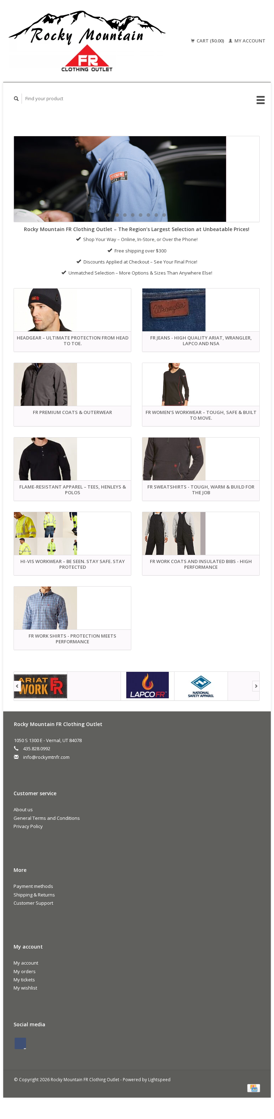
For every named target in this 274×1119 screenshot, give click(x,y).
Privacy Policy (28, 826)
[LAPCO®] (94, 686)
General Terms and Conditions (47, 818)
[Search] (16, 98)
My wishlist (25, 988)
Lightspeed (159, 1079)
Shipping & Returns (34, 894)
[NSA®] (147, 686)
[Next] (256, 686)
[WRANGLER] (136, 179)
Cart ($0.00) (210, 40)
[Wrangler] (201, 686)
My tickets (24, 979)
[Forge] (40, 686)
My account (249, 40)
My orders (25, 971)
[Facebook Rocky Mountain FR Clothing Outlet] (20, 1043)
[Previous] (17, 686)
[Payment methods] (253, 1087)
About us (23, 809)
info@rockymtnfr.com (46, 757)
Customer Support (33, 903)
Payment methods (33, 886)
